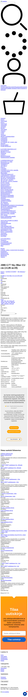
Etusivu (2, 119)
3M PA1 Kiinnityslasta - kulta (8, 496)
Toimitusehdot (4, 659)
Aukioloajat (3, 678)
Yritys (2, 655)
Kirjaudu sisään (4, 87)
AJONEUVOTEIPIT (11, 271)
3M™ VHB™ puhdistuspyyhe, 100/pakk (11, 467)
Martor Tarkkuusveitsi (6, 455)
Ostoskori (3, 131)
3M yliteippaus (21, 271)
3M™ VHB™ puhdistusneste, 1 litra (10, 482)
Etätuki (2, 660)
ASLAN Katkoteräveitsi (7, 550)
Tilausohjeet (4, 668)
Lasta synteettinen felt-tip (7, 510)
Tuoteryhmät (4, 121)
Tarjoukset (3, 126)
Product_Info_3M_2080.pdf (8, 302)
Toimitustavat (4, 657)
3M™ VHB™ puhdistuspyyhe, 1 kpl (10, 566)
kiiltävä (2, 273)
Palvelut (3, 128)
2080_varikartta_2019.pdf (7, 303)
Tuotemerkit (4, 125)
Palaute (2, 669)
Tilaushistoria (17, 87)
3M (1, 280)
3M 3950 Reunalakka (6, 580)
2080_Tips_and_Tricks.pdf (7, 301)
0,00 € (2, 299)
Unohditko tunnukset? (11, 88)
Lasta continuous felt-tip (6, 522)
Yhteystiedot (11, 87)
